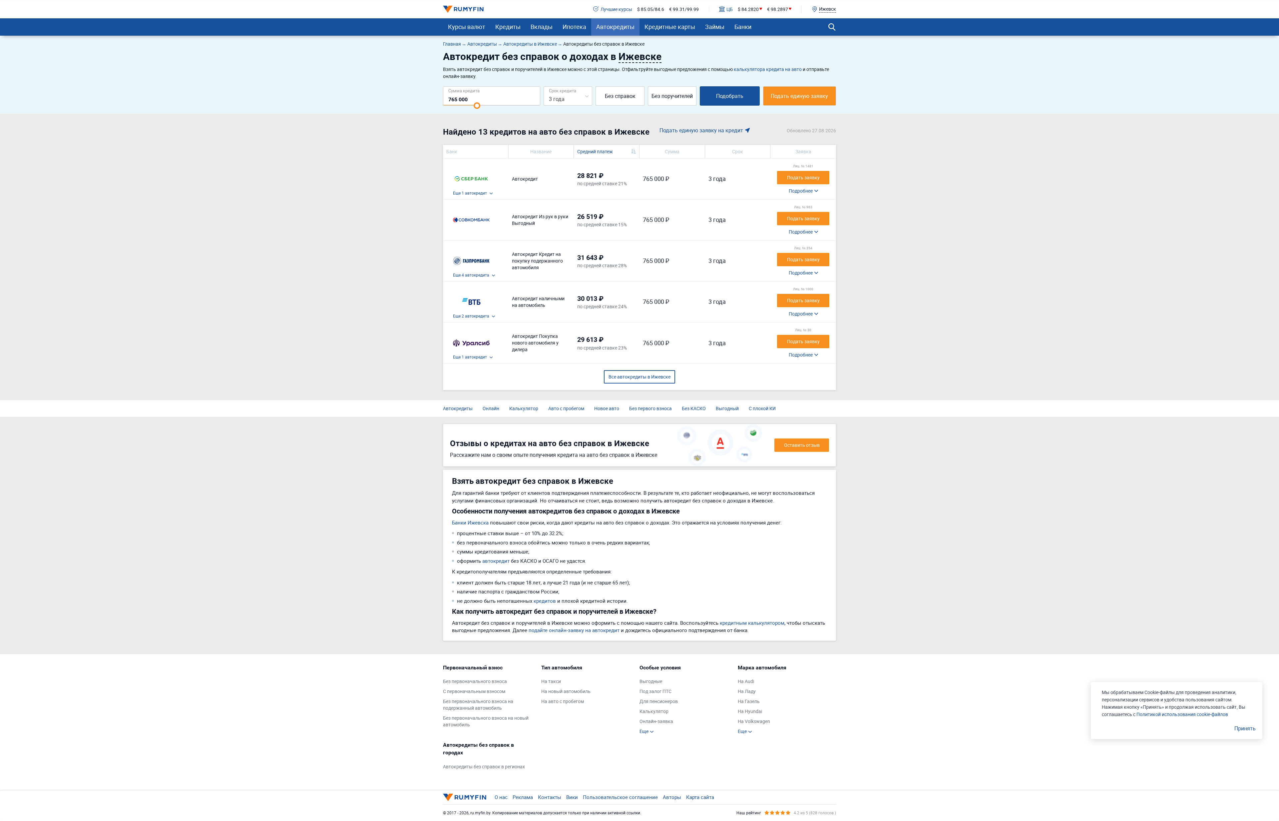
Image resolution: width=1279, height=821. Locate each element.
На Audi (746, 681)
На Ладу (747, 691)
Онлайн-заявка (656, 721)
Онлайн (491, 408)
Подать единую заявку (799, 96)
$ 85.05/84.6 (650, 9)
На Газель (749, 701)
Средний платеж (595, 151)
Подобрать (729, 96)
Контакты (549, 797)
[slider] (477, 105)
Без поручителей (672, 96)
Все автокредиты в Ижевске (639, 377)
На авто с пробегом (562, 701)
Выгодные (651, 681)
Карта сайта (700, 797)
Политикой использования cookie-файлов (1182, 714)
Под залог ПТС (655, 691)
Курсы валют (466, 27)
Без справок (620, 96)
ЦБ (729, 9)
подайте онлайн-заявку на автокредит (574, 630)
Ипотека (574, 27)
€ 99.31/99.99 (684, 9)
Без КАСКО (694, 408)
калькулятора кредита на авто (768, 69)
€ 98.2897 (777, 9)
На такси (551, 681)
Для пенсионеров (659, 701)
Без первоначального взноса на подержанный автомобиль (478, 704)
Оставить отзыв (802, 445)
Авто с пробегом (566, 408)
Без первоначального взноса (475, 681)
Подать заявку (803, 177)
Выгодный (727, 408)
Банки (742, 27)
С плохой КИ (762, 408)
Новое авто (606, 408)
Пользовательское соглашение (620, 797)
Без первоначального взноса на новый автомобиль (486, 721)
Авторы (672, 797)
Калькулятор (523, 408)
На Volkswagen (754, 721)
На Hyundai (750, 711)
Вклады (542, 27)
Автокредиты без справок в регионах (484, 766)
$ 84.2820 (748, 9)
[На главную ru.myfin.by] (464, 797)
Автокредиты (615, 27)
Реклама (523, 797)
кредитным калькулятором (752, 622)
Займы (714, 27)
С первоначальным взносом (474, 691)
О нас (501, 797)
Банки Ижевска (470, 522)
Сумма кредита (464, 90)
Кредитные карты (669, 27)
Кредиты (508, 27)
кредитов (545, 600)
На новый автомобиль (566, 691)
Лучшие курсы (616, 9)
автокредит (496, 560)
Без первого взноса (650, 408)
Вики (572, 797)
